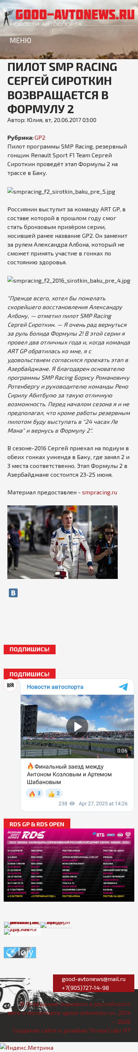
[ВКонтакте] (13, 592)
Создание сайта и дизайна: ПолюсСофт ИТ (72, 1030)
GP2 (40, 137)
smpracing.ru (99, 492)
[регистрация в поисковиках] (20, 951)
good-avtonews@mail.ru (93, 978)
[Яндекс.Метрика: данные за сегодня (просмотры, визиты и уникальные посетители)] (26, 1047)
